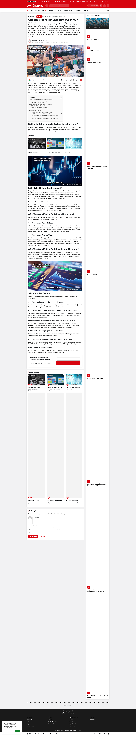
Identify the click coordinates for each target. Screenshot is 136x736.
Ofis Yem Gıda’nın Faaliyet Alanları (39, 105)
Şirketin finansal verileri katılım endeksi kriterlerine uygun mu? (45, 115)
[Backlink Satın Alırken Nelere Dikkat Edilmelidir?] (37, 146)
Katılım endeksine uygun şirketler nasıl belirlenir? (43, 116)
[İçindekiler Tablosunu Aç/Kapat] (60, 97)
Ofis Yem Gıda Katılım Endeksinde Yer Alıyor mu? (42, 109)
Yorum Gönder (33, 536)
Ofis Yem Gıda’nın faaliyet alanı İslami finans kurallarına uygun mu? (47, 113)
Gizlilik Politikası (7, 730)
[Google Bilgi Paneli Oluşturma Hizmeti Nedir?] (97, 646)
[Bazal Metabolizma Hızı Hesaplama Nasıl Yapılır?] (97, 117)
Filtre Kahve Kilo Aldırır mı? (94, 62)
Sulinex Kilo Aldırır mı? (93, 39)
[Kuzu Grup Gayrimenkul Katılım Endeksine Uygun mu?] (74, 448)
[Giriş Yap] (108, 5)
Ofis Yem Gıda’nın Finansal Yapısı (39, 107)
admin (34, 40)
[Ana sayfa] (28, 10)
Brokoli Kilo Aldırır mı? (93, 50)
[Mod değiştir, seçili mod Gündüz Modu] (107, 10)
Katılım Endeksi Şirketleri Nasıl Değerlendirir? (41, 100)
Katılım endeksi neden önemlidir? (39, 120)
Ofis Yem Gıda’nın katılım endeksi (38, 217)
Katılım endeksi (33, 127)
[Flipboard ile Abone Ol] (46, 80)
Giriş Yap (42, 536)
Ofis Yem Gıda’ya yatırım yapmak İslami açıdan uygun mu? (45, 118)
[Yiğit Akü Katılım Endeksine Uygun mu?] (55, 448)
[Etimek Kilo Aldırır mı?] (97, 223)
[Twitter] (68, 712)
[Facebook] (63, 712)
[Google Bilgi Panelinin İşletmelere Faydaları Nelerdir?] (97, 435)
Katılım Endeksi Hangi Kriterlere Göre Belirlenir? (42, 99)
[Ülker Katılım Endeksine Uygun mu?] (36, 448)
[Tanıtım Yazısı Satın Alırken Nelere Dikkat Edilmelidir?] (55, 146)
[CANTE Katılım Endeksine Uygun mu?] (73, 146)
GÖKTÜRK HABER (35, 5)
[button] (104, 5)
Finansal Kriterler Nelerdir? (38, 102)
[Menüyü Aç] (46, 5)
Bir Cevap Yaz (33, 511)
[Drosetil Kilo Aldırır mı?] (97, 23)
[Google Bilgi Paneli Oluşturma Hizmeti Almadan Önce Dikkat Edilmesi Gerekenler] (97, 541)
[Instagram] (72, 712)
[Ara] (101, 5)
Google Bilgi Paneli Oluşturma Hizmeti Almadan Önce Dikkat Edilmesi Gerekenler (97, 591)
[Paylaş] (108, 734)
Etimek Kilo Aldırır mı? (93, 274)
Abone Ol (68, 363)
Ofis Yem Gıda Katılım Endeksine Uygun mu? (41, 104)
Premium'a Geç (94, 5)
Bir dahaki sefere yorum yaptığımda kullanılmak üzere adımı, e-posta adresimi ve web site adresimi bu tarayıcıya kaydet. (55, 532)
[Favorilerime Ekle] (81, 80)
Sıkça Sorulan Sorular (35, 110)
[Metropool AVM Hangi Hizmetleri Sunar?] (97, 329)
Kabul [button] (17, 731)
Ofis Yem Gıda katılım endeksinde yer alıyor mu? (42, 112)
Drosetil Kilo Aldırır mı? (93, 27)
